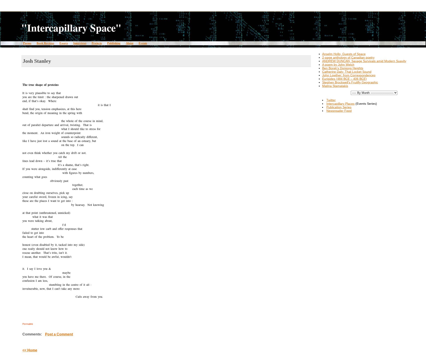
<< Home (29, 350)
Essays (63, 43)
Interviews (79, 43)
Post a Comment (59, 334)
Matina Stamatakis (335, 86)
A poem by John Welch (338, 64)
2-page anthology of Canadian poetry (348, 57)
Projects (97, 43)
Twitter (331, 100)
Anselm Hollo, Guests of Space (344, 54)
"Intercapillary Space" (71, 27)
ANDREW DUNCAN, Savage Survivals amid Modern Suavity (364, 61)
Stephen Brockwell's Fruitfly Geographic (350, 82)
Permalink (27, 324)
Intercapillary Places (340, 103)
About (129, 43)
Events (143, 43)
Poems (27, 43)
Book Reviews (45, 43)
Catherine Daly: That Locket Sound (346, 71)
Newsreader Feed (339, 110)
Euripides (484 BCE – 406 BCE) (344, 79)
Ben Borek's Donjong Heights (342, 68)
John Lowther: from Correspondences (348, 75)
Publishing (113, 43)
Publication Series (338, 107)
